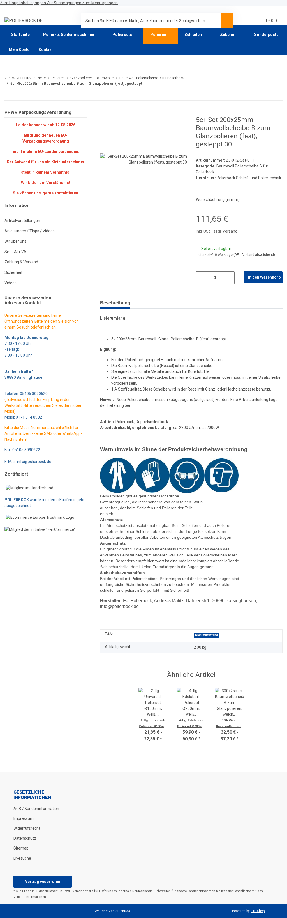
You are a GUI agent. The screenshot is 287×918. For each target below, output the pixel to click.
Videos (10, 283)
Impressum (23, 818)
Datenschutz (24, 838)
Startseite (20, 34)
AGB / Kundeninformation (36, 808)
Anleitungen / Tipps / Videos (29, 231)
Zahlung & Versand (21, 262)
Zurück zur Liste (17, 78)
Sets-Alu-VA (15, 251)
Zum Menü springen (100, 3)
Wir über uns (15, 241)
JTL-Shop (258, 911)
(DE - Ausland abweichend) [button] (254, 255)
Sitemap (21, 848)
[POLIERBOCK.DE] (23, 21)
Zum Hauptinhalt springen (23, 3)
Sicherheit (13, 272)
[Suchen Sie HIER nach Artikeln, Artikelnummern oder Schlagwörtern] (227, 20)
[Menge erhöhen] (228, 278)
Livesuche (22, 858)
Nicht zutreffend (206, 635)
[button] (244, 20)
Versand (230, 231)
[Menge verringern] (202, 278)
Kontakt (45, 49)
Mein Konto (19, 49)
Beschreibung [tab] (115, 302)
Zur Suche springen (64, 3)
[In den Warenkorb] (104, 113)
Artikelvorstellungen (22, 220)
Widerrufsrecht (26, 828)
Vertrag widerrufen (42, 881)
